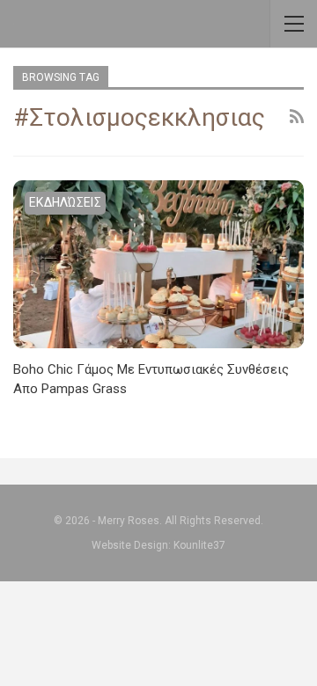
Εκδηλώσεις (65, 202)
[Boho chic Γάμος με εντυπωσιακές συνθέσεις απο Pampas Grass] (158, 264)
